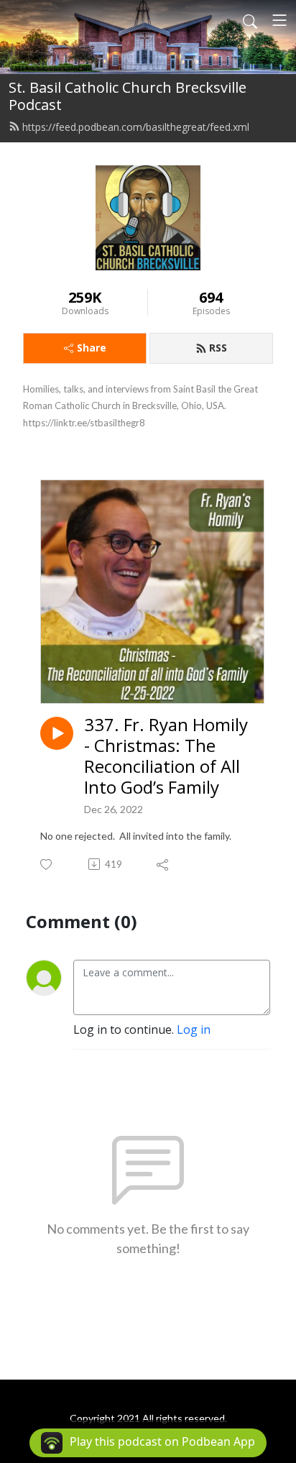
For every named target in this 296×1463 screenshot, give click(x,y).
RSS (218, 347)
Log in (194, 1029)
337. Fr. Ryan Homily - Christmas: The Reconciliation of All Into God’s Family (166, 756)
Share (91, 347)
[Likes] (47, 864)
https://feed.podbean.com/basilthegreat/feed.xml (135, 127)
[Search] (250, 20)
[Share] (163, 864)
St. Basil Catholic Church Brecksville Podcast (127, 96)
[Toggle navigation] (279, 20)
